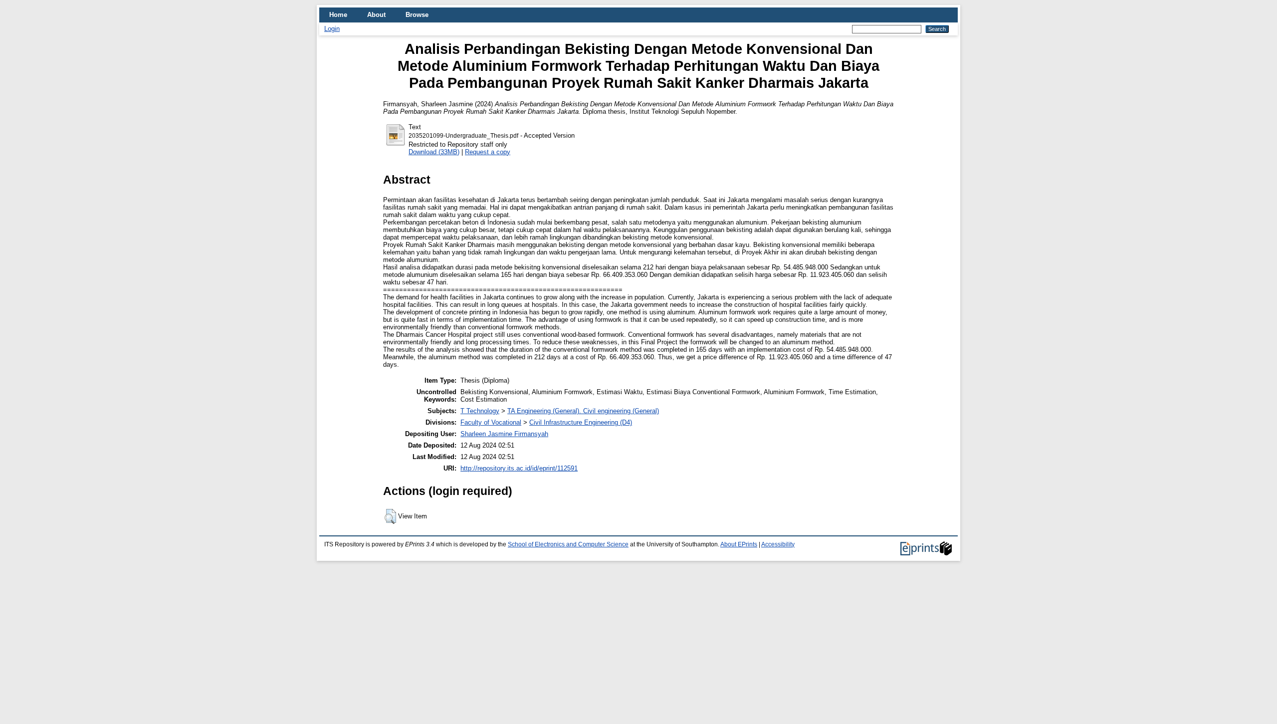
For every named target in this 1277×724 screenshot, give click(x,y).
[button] (390, 516)
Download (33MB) (434, 152)
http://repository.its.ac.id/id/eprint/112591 (519, 468)
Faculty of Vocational (490, 422)
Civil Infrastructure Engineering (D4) (580, 422)
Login (332, 28)
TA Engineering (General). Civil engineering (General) (583, 411)
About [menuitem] (376, 14)
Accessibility (778, 544)
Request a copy (487, 152)
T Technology (479, 411)
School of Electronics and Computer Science (568, 544)
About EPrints (738, 544)
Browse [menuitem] (417, 14)
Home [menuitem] (338, 14)
